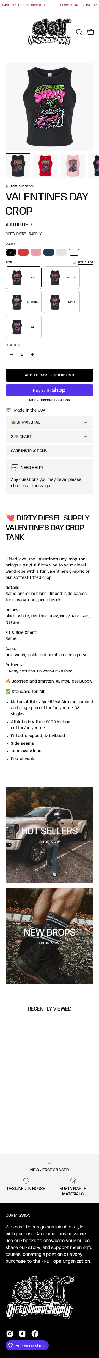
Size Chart (21, 437)
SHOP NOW (49, 842)
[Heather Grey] (61, 252)
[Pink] (36, 252)
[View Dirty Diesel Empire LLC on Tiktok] (22, 1334)
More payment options (49, 400)
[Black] (11, 252)
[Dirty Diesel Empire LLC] (49, 32)
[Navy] (48, 252)
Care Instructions (29, 451)
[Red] (23, 252)
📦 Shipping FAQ (26, 422)
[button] (78, 32)
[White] (74, 252)
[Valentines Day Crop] (18, 165)
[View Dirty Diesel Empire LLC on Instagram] (10, 1334)
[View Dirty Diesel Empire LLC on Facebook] (35, 1334)
